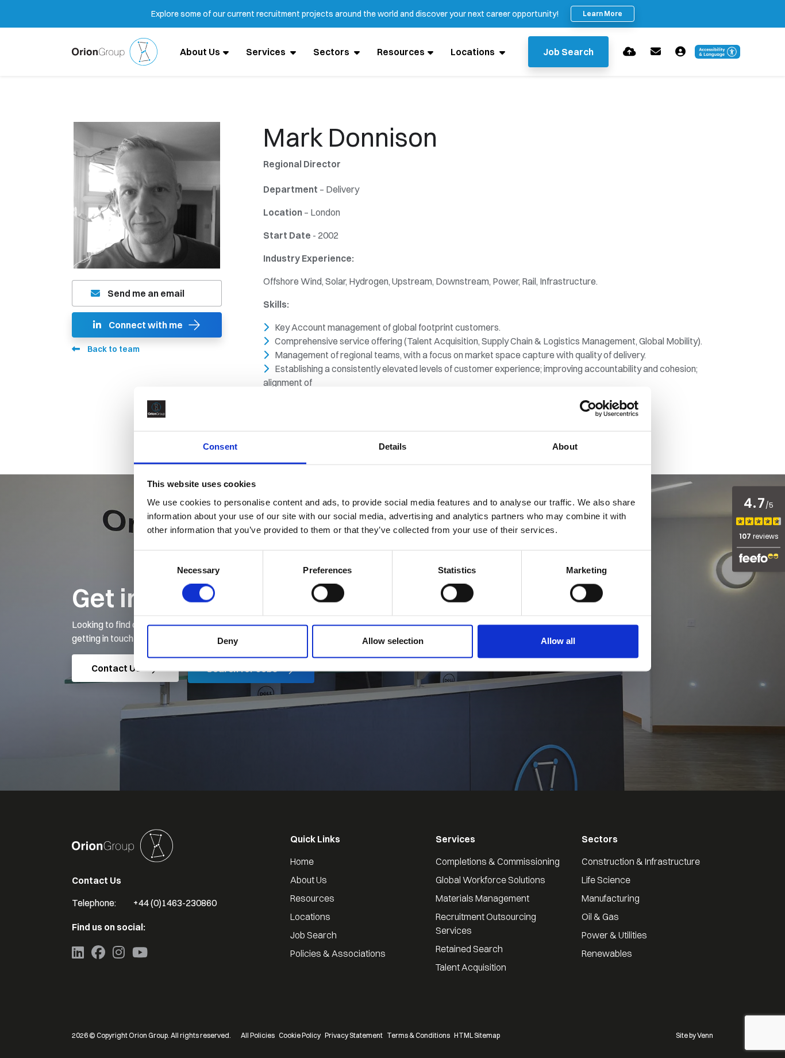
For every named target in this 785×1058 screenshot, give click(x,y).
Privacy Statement (354, 1035)
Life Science (606, 879)
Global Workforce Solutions (490, 879)
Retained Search (469, 948)
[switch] (327, 593)
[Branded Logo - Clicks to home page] (114, 52)
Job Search (313, 935)
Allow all (558, 641)
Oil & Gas (600, 916)
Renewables (607, 953)
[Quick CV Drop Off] (629, 51)
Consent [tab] (220, 446)
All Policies (258, 1035)
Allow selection (393, 641)
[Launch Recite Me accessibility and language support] (718, 52)
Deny (227, 641)
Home (302, 861)
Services (266, 51)
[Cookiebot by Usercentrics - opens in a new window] (588, 408)
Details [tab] (393, 446)
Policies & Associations (338, 953)
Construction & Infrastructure (641, 861)
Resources (401, 51)
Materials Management (482, 898)
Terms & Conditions (418, 1035)
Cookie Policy (300, 1035)
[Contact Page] (656, 51)
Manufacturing (611, 898)
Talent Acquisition (471, 967)
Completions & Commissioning (498, 861)
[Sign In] (680, 51)
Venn (705, 1035)
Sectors (332, 51)
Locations (474, 51)
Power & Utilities (614, 935)
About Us (200, 51)
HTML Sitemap (477, 1035)
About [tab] (565, 446)
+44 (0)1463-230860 (175, 902)
